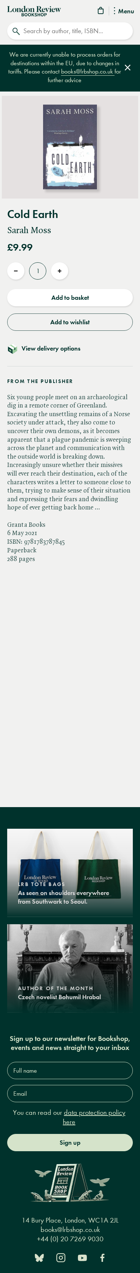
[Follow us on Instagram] (60, 1257)
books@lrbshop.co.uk (88, 71)
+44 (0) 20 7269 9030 (70, 1239)
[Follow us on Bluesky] (39, 1257)
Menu (126, 11)
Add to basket (70, 298)
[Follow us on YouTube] (82, 1257)
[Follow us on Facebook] (102, 1257)
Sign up (70, 1143)
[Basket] (101, 11)
